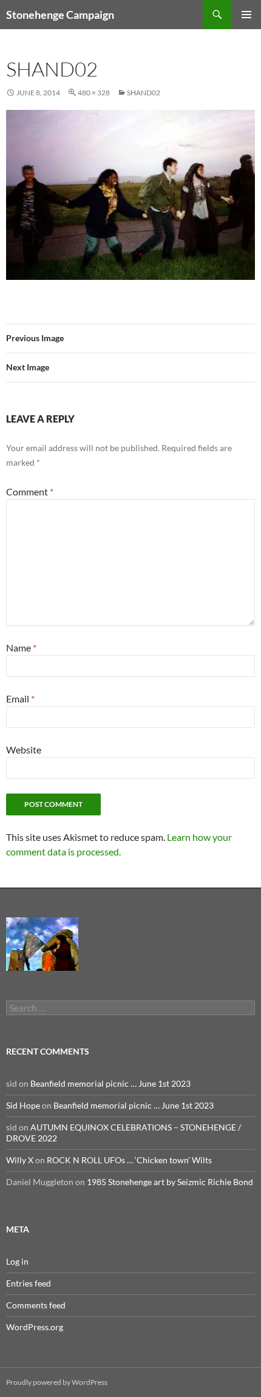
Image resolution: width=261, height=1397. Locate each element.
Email (20, 698)
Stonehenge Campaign (60, 14)
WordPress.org (34, 1327)
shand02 (143, 92)
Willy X (19, 1160)
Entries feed (28, 1283)
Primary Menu (246, 14)
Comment (29, 491)
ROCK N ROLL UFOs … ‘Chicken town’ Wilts (129, 1160)
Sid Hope (23, 1105)
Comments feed (36, 1305)
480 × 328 (94, 92)
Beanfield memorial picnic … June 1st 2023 (110, 1083)
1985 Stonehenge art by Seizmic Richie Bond (170, 1182)
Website (23, 749)
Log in (17, 1261)
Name (21, 647)
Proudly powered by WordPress (56, 1382)
